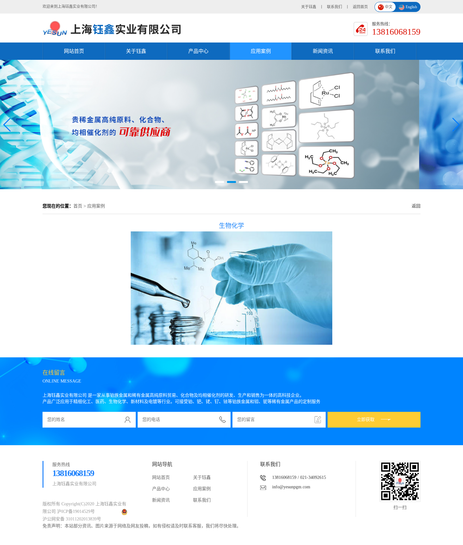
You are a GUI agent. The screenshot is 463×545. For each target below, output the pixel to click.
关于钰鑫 (308, 7)
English (411, 7)
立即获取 (365, 419)
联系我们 (334, 7)
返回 (416, 206)
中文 (388, 7)
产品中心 (198, 51)
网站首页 (74, 51)
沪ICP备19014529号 (76, 511)
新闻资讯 (323, 51)
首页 (77, 206)
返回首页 (360, 7)
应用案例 (261, 51)
